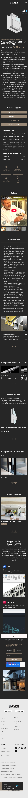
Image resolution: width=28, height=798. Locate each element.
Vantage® (3, 748)
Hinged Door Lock (8, 378)
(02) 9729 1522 (9, 786)
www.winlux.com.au (10, 788)
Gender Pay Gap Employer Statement (11, 774)
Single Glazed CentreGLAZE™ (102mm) (13, 428)
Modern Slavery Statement (8, 765)
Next (15, 346)
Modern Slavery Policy (7, 768)
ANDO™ (4, 376)
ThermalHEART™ (5, 755)
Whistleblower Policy (7, 771)
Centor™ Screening (6, 478)
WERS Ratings (15, 120)
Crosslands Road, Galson (12, 521)
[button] (12, 383)
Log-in (21, 639)
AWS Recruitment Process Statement (11, 777)
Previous (12, 346)
